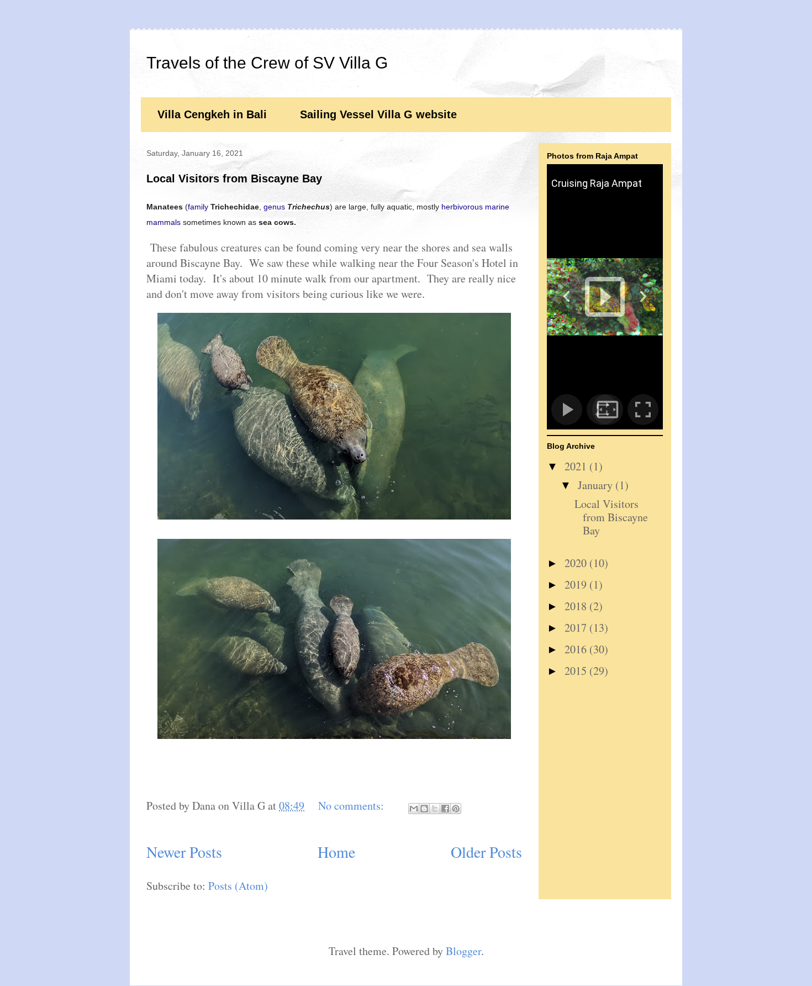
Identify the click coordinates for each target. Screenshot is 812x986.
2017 (577, 627)
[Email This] (413, 808)
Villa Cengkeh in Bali (212, 114)
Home (336, 851)
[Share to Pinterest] (455, 808)
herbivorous (462, 206)
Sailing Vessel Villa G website (378, 114)
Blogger (463, 950)
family (198, 206)
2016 (577, 649)
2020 (577, 562)
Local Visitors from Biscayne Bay (234, 178)
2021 (577, 466)
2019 (577, 584)
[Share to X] (434, 808)
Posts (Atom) (238, 885)
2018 (577, 606)
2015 (577, 670)
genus (274, 206)
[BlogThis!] (424, 808)
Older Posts (486, 851)
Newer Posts (184, 851)
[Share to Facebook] (445, 808)
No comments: (352, 805)
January (596, 485)
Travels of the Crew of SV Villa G (267, 63)
